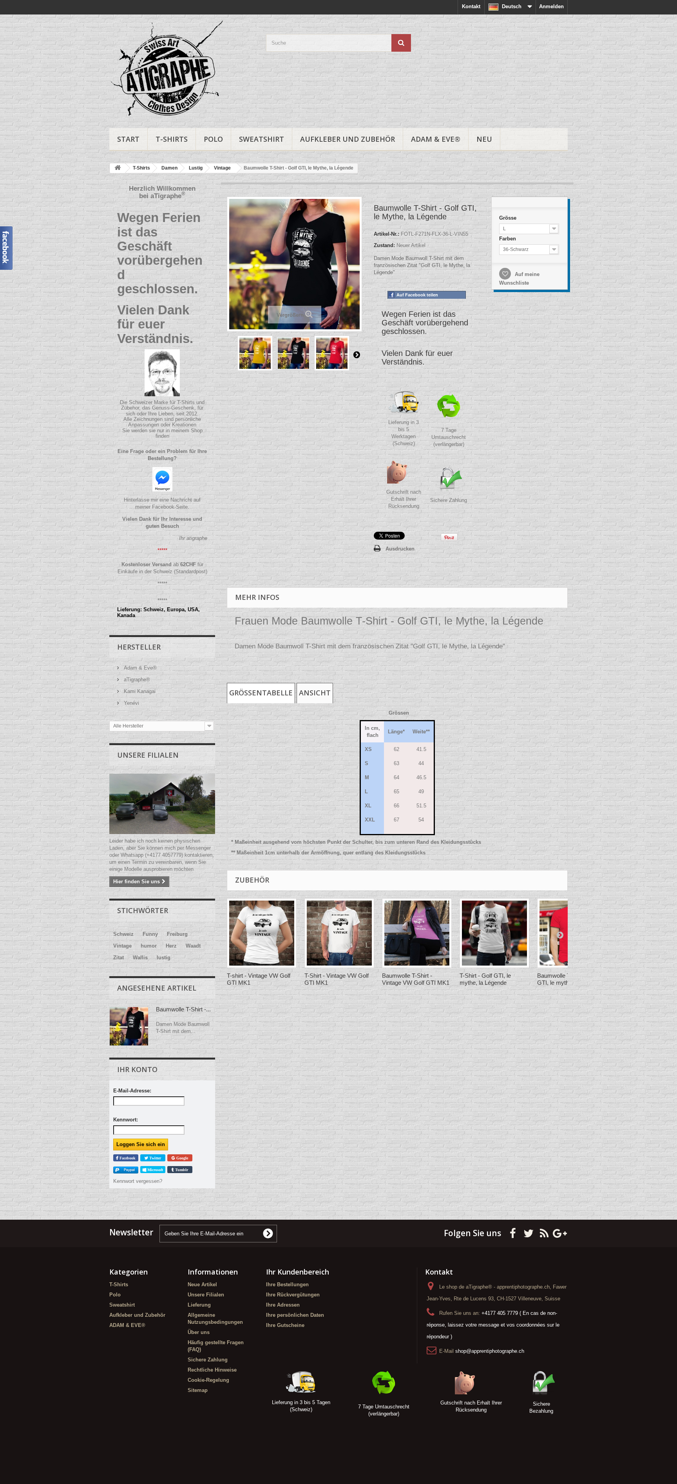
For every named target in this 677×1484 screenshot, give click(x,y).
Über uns (199, 1332)
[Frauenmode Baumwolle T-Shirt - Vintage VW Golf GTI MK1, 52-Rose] (417, 933)
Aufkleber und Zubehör (347, 139)
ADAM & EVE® (435, 139)
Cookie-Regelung (208, 1380)
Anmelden (551, 6)
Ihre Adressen (283, 1305)
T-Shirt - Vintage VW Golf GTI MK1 (336, 979)
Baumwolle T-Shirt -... (183, 1009)
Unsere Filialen (148, 755)
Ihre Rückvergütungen (293, 1295)
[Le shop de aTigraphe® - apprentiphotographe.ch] (181, 69)
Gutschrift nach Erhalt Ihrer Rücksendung (403, 499)
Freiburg (177, 934)
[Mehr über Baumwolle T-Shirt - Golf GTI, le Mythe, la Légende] (128, 1026)
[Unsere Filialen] (162, 804)
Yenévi (130, 703)
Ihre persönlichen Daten (295, 1315)
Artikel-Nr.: (386, 234)
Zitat (118, 957)
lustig (163, 957)
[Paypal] (125, 1169)
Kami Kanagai (139, 691)
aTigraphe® (136, 679)
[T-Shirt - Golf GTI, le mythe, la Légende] (494, 933)
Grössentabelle (261, 692)
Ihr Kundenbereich (297, 1271)
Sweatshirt (261, 139)
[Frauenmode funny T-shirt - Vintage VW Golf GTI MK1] (262, 933)
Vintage (122, 946)
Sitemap (198, 1390)
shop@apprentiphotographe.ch (489, 1351)
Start (128, 139)
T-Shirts (172, 139)
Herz (171, 946)
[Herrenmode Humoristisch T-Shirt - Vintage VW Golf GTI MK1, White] (339, 933)
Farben (508, 239)
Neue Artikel (202, 1284)
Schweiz (123, 934)
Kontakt (471, 6)
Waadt (193, 946)
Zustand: (384, 245)
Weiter (356, 354)
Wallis (140, 957)
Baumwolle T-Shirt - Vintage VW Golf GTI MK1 (415, 979)
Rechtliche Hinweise (212, 1370)
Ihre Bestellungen (287, 1284)
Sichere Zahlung (448, 500)
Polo (213, 139)
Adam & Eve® (139, 668)
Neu (484, 139)
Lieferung (199, 1305)
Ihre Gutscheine (285, 1325)
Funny (150, 934)
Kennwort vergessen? (137, 1181)
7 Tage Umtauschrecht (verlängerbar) (448, 437)
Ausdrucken (400, 549)
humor (149, 946)
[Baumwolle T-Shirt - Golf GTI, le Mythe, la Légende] (255, 353)
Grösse (508, 218)
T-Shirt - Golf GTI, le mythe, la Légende (485, 979)
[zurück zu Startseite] (117, 168)
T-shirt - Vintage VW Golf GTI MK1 (258, 979)
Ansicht (315, 692)
